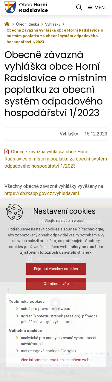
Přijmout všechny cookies (56, 268)
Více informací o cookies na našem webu (56, 360)
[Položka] (8, 23)
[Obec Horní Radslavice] (10, 7)
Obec (33, 7)
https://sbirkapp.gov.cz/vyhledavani (41, 193)
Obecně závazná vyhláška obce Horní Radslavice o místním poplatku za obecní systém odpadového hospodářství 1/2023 (55, 159)
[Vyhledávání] (79, 7)
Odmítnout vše (56, 283)
